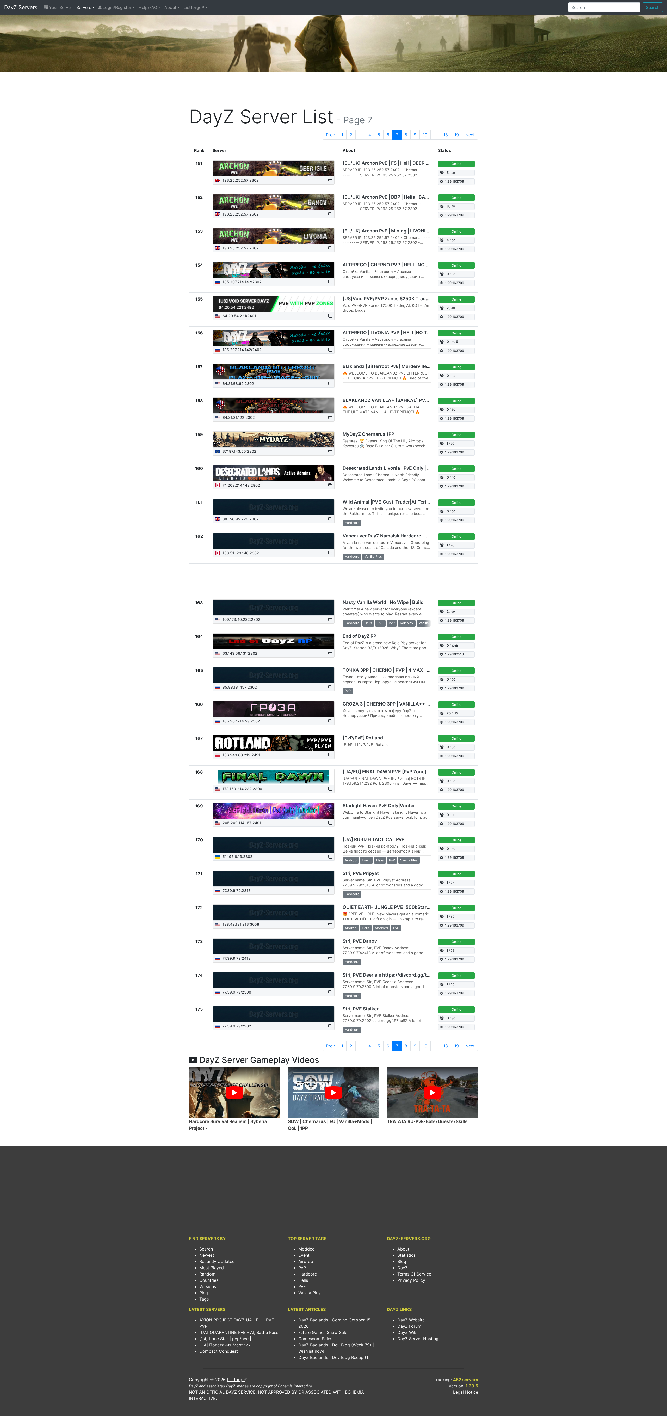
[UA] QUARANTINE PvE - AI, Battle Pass (238, 1332)
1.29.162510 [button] (454, 654)
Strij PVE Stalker (361, 1009)
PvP (302, 1267)
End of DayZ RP (359, 636)
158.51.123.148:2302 (240, 553)
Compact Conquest (218, 1351)
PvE (302, 1286)
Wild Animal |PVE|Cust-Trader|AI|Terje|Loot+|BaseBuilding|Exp (414, 502)
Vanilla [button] (424, 623)
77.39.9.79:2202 (236, 1026)
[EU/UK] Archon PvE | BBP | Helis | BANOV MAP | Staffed (405, 197)
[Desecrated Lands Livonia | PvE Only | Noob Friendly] (273, 473)
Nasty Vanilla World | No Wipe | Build (383, 602)
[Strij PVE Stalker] (273, 1014)
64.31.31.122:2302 (238, 417)
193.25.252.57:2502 (240, 214)
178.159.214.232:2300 (241, 789)
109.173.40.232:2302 (240, 619)
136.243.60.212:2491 (240, 755)
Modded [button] (381, 928)
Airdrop (305, 1261)
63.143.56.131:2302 (239, 653)
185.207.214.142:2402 (241, 349)
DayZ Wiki (407, 1332)
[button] (330, 180)
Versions (207, 1286)
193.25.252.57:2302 (240, 180)
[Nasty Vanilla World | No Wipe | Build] (273, 607)
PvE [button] (381, 623)
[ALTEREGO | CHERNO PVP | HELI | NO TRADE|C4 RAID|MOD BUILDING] (273, 270)
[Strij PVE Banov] (273, 946)
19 (456, 134)
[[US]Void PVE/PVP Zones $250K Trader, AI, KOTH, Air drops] (273, 304)
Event (304, 1255)
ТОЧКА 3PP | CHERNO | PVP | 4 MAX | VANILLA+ (396, 670)
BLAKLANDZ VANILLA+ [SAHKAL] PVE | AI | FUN (396, 400)
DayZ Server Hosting (418, 1338)
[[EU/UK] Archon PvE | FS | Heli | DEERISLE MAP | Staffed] (273, 168)
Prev (330, 134)
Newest (206, 1255)
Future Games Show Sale (322, 1332)
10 (425, 134)
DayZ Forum (409, 1326)
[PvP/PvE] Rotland (363, 737)
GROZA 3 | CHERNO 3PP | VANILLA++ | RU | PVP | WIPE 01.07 (409, 704)
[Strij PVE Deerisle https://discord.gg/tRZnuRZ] (273, 980)
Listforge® (194, 7)
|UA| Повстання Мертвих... (226, 1344)
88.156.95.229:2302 (240, 519)
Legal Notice (465, 1392)
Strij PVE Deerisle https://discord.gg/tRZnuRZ (393, 975)
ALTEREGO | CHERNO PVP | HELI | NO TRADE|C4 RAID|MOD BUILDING (420, 264)
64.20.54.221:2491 (238, 316)
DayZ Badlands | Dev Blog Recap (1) (334, 1357)
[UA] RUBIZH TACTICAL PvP (373, 839)
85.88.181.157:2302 (239, 687)
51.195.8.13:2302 (236, 856)
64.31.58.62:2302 (237, 383)
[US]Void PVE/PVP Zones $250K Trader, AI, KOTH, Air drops (409, 298)
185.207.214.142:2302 (241, 282)
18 (445, 134)
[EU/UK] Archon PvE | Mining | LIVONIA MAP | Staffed (401, 231)
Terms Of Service (414, 1274)
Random (207, 1274)
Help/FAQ (148, 7)
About (170, 7)
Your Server (60, 7)
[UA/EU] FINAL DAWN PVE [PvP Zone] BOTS (391, 771)
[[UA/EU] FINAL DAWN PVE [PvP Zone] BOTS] (273, 777)
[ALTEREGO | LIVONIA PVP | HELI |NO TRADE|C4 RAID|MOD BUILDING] (273, 338)
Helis (303, 1280)
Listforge (236, 1379)
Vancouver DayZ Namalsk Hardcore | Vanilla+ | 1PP (398, 535)
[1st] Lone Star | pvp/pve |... (226, 1338)
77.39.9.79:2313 (236, 890)
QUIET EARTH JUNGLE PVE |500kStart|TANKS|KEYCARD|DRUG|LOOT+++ (425, 907)
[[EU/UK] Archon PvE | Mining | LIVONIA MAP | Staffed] (273, 236)
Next (470, 134)
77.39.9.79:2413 (236, 958)
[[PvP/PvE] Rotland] (273, 743)
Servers (83, 7)
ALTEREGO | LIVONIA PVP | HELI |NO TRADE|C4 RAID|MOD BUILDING (419, 332)
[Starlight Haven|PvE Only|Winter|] (273, 811)
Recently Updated (217, 1261)
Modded (306, 1249)
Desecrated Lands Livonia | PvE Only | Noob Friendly (400, 468)
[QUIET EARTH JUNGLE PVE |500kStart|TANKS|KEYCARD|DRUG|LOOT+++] (273, 912)
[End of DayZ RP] (273, 641)
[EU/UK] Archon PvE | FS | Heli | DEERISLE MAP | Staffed (404, 163)
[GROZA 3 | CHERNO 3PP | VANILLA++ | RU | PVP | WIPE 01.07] (273, 709)
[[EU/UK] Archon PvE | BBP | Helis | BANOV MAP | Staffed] (273, 202)
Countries (208, 1280)
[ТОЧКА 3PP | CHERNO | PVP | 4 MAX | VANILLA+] (273, 675)
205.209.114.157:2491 (241, 822)
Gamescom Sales (315, 1338)
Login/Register (116, 7)
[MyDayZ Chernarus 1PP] (273, 439)
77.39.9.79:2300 (236, 992)
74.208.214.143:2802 (240, 485)
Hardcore (307, 1274)
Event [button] (366, 860)
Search (652, 7)
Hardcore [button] (352, 523)
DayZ (402, 1267)
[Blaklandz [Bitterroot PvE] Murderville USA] (273, 371)
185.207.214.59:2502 (240, 721)
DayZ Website (411, 1319)
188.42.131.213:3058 (240, 924)
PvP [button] (392, 623)
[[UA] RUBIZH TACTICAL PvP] (273, 845)
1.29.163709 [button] (454, 181)
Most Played (211, 1267)
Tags (204, 1299)
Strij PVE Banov (360, 941)
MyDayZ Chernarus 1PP (368, 434)
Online (456, 164)
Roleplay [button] (406, 623)
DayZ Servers (20, 7)
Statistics (406, 1255)
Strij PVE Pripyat (361, 873)
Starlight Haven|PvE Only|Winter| (380, 805)
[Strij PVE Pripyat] (273, 878)
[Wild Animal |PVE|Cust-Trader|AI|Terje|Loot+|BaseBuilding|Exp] (273, 507)
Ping (203, 1292)
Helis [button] (368, 623)
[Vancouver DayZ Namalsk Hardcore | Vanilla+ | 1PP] (273, 541)
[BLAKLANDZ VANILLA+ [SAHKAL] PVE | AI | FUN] (273, 405)
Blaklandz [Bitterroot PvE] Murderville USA (390, 366)
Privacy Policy (411, 1280)
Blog (401, 1261)
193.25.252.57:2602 (240, 248)
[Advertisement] (333, 90)
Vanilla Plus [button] (373, 557)
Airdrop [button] (351, 860)
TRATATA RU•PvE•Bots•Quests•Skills (427, 1121)
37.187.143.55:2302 (238, 451)
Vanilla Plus (309, 1292)
